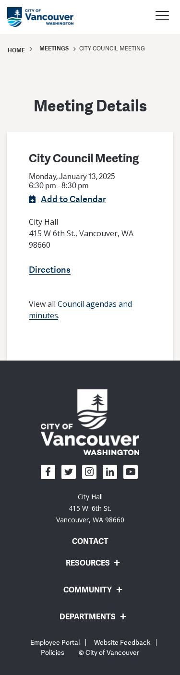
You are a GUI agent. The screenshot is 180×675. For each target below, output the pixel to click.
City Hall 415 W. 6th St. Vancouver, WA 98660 (90, 508)
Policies (52, 652)
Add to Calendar (73, 199)
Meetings (54, 48)
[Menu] (162, 17)
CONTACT (90, 541)
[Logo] (90, 421)
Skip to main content (44, 83)
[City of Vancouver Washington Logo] (40, 17)
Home (16, 50)
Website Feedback (122, 642)
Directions (50, 269)
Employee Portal (55, 642)
